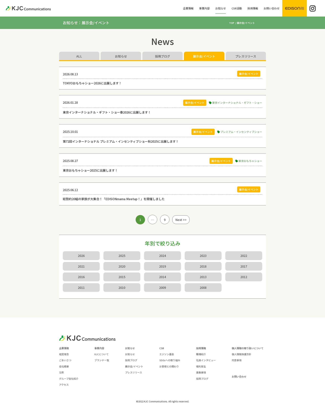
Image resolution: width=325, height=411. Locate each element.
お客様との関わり (169, 366)
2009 (162, 287)
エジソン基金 (166, 354)
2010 (121, 287)
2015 (121, 277)
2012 (243, 277)
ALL (79, 56)
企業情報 (64, 348)
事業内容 (99, 348)
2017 (243, 266)
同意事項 (236, 360)
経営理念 (64, 354)
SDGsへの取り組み (169, 360)
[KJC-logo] (28, 8)
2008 (203, 287)
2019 (162, 266)
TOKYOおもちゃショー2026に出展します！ (92, 83)
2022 (243, 255)
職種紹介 (201, 354)
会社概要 (64, 366)
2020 (121, 266)
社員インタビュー (206, 360)
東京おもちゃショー (250, 161)
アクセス (64, 384)
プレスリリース (245, 56)
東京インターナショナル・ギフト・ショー (237, 102)
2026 (81, 255)
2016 (81, 277)
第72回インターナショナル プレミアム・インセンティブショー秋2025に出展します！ (121, 141)
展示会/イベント (204, 56)
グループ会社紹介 (68, 378)
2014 (162, 277)
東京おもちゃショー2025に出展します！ (90, 170)
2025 (121, 255)
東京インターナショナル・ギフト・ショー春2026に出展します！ (107, 112)
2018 (203, 266)
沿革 (61, 372)
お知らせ (121, 56)
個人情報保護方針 (241, 354)
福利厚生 (201, 366)
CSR (161, 348)
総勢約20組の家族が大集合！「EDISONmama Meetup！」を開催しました (114, 199)
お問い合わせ (239, 376)
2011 (81, 287)
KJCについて (101, 354)
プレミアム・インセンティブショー (241, 132)
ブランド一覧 (101, 360)
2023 (203, 255)
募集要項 (201, 372)
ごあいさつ (65, 360)
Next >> (181, 219)
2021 (81, 266)
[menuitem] (188, 8)
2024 (162, 255)
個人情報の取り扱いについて (247, 348)
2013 (203, 277)
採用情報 (201, 348)
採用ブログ (162, 56)
